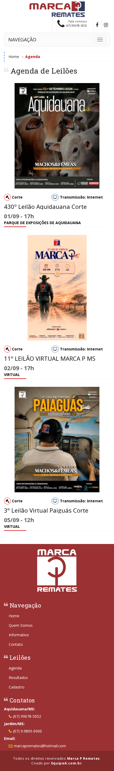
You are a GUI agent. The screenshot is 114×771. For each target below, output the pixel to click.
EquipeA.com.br (66, 763)
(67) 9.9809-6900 (27, 731)
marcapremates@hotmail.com (40, 745)
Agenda (15, 668)
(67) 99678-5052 (27, 716)
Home (13, 56)
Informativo (19, 634)
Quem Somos (21, 625)
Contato (16, 644)
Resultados (18, 677)
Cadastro (16, 687)
